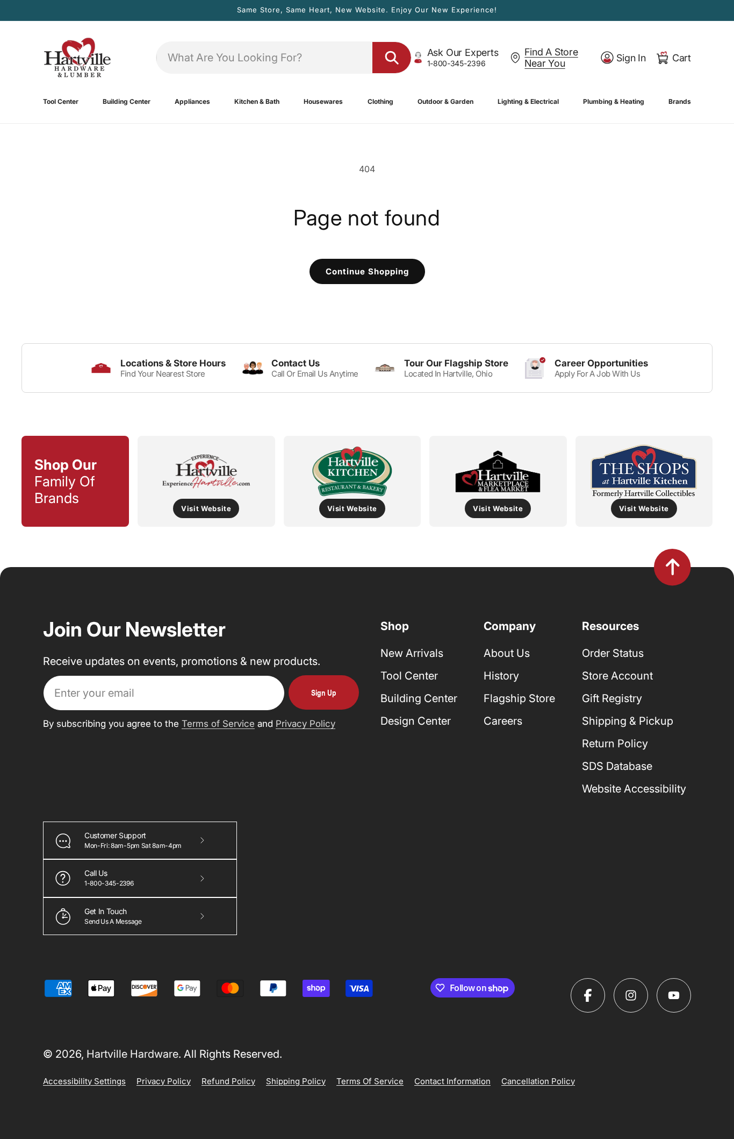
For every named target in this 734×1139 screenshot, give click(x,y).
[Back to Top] (672, 567)
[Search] (391, 57)
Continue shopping (367, 271)
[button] (60, 101)
